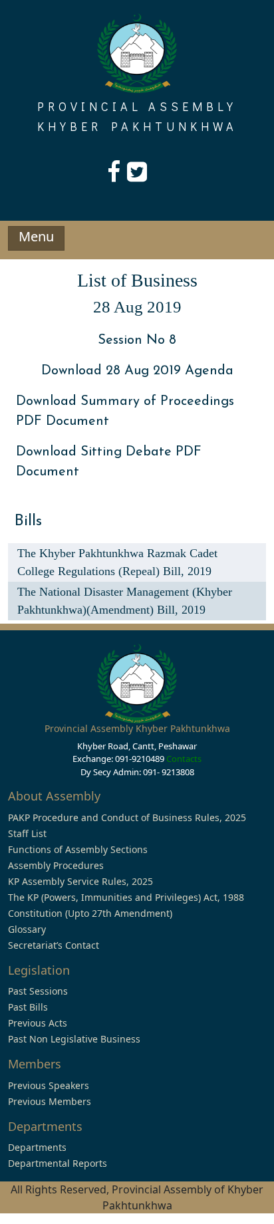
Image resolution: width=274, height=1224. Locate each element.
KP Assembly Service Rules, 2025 (80, 881)
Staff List (27, 833)
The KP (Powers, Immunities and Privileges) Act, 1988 (126, 897)
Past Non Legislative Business (74, 1039)
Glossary (27, 929)
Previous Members (49, 1101)
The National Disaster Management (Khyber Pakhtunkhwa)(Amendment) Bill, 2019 (124, 600)
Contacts (184, 759)
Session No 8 (137, 340)
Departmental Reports (57, 1163)
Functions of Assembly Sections (78, 849)
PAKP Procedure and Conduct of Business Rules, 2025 (127, 817)
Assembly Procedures (56, 865)
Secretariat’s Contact (53, 945)
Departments (37, 1147)
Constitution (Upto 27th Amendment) (90, 913)
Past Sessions (38, 991)
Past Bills (28, 1007)
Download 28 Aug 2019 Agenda (137, 371)
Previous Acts (37, 1023)
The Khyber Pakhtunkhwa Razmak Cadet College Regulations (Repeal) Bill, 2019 (117, 562)
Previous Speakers (48, 1085)
